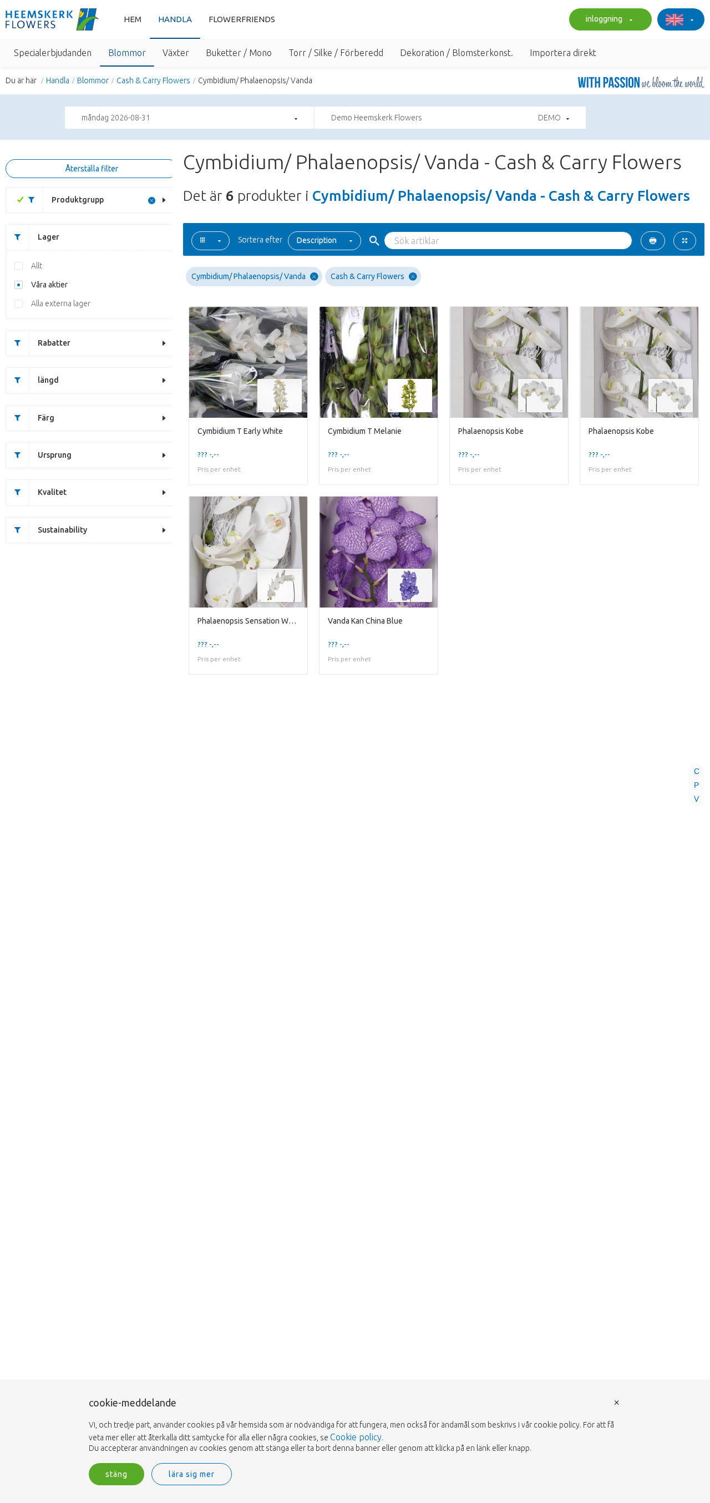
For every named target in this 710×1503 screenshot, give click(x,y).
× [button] (616, 1401)
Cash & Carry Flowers (153, 80)
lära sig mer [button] (192, 1474)
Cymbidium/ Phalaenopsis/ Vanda (248, 276)
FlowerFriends (242, 19)
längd (48, 380)
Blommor (93, 80)
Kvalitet (52, 492)
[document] (355, 1426)
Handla (175, 19)
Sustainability (62, 529)
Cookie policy (356, 1437)
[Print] (653, 240)
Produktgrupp (78, 199)
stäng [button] (116, 1474)
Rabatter (54, 342)
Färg (46, 417)
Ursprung (55, 455)
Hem (132, 19)
